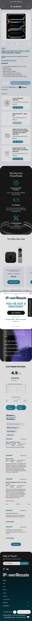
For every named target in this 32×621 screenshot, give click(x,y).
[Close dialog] (30, 293)
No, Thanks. (16, 326)
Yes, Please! (16, 313)
